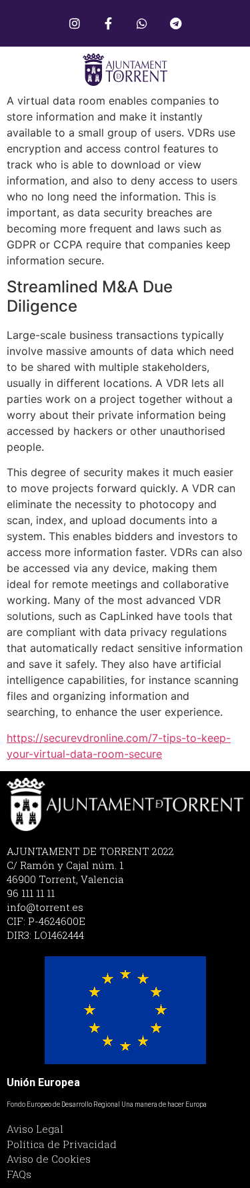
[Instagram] (74, 23)
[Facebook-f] (108, 23)
